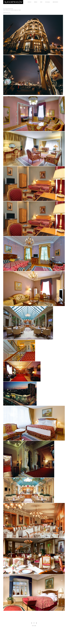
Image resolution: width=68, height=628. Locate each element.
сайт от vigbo (34, 625)
